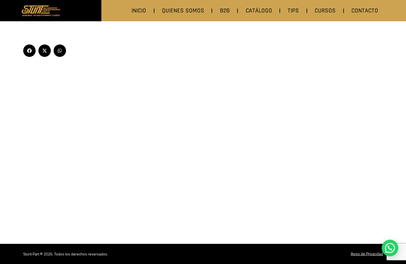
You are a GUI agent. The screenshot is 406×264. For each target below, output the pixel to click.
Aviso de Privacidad (367, 254)
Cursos (325, 11)
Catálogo (259, 11)
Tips (293, 11)
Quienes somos (183, 11)
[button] (29, 50)
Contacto (364, 11)
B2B (225, 11)
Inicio (138, 11)
